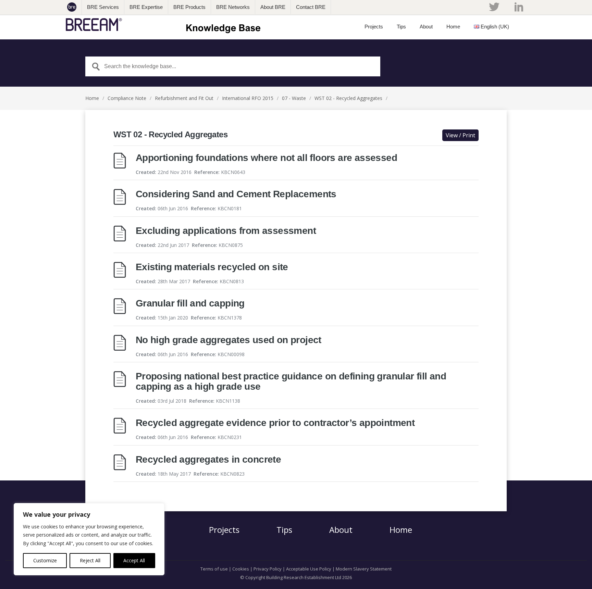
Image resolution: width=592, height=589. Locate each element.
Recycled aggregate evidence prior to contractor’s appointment (275, 422)
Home (92, 98)
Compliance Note (127, 98)
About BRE (272, 7)
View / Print (460, 135)
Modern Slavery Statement (364, 569)
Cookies (240, 569)
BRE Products (189, 7)
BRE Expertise (146, 7)
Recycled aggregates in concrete (208, 459)
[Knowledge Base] (165, 24)
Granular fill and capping (190, 303)
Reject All (90, 560)
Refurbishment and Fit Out (184, 98)
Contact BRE (310, 7)
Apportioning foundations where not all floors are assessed (266, 157)
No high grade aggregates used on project (228, 340)
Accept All (134, 560)
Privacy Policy (268, 569)
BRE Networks (233, 7)
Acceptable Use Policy (308, 569)
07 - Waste (294, 98)
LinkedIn (519, 7)
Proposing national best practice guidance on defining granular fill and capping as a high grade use (291, 381)
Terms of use (214, 569)
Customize (45, 560)
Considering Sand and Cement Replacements (236, 194)
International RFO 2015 (247, 98)
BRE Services (103, 7)
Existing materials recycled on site (212, 267)
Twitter (494, 7)
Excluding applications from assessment (226, 230)
